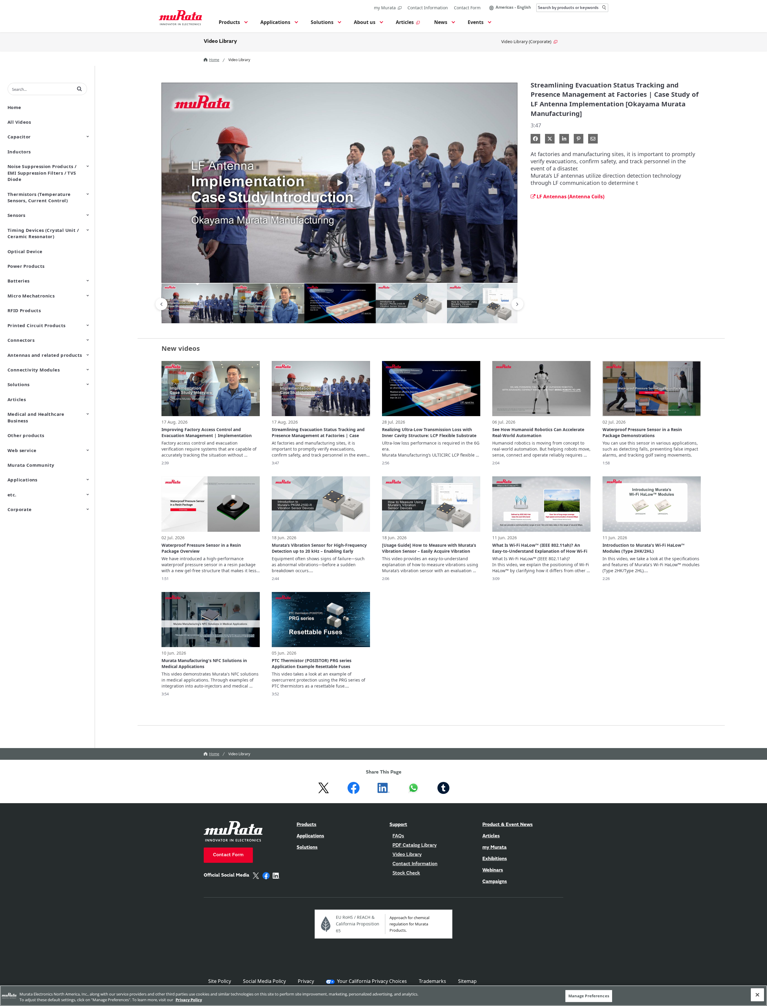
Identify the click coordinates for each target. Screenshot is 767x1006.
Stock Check (406, 873)
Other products (25, 435)
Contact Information (427, 7)
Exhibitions (494, 859)
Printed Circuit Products (36, 325)
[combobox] (572, 8)
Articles (16, 399)
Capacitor (19, 137)
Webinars (492, 870)
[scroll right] (517, 304)
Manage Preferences (588, 996)
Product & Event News (507, 824)
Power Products (26, 266)
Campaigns (494, 881)
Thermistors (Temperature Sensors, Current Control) (39, 197)
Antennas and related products (44, 355)
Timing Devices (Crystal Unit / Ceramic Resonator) (43, 233)
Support (398, 824)
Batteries (18, 281)
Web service (21, 450)
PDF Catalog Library (414, 845)
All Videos (19, 122)
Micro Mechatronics (31, 296)
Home (214, 59)
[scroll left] (161, 304)
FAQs (398, 836)
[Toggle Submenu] (87, 136)
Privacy (306, 981)
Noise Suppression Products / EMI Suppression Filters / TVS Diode (41, 172)
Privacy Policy (189, 999)
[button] (232, 24)
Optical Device (25, 251)
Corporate (19, 509)
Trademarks (432, 981)
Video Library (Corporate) (526, 41)
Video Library (220, 41)
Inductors (19, 152)
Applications (22, 480)
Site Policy (219, 981)
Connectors (20, 340)
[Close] (757, 995)
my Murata (385, 7)
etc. (11, 495)
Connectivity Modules (33, 370)
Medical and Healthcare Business (35, 417)
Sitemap (467, 981)
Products (306, 824)
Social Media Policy (264, 981)
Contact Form (467, 7)
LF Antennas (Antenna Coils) (570, 196)
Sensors (16, 215)
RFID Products (24, 310)
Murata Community (30, 465)
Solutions (18, 384)
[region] (383, 995)
